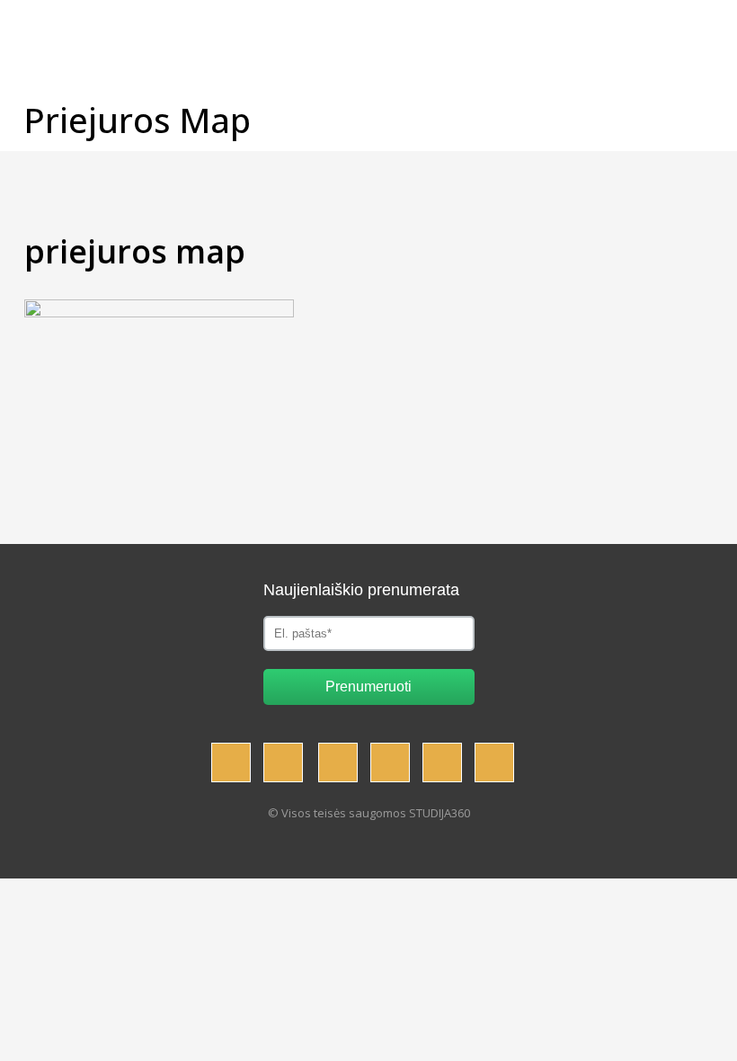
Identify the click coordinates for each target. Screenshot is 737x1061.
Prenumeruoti (368, 686)
